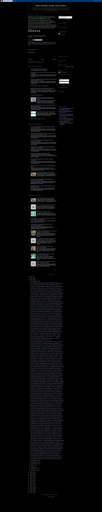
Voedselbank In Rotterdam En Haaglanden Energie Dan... (47, 293)
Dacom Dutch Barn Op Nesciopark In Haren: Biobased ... (46, 386)
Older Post (54, 59)
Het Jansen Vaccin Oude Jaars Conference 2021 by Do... (46, 283)
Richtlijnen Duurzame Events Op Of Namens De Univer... (47, 398)
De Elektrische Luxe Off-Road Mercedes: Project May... (47, 442)
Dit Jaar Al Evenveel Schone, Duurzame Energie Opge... (46, 447)
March (33, 467)
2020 (31, 472)
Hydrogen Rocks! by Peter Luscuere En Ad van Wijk (45, 299)
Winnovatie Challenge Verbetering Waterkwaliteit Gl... (47, 331)
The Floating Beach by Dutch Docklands (39, 69)
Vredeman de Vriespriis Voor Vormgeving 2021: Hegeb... (46, 356)
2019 (31, 473)
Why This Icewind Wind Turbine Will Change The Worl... (46, 430)
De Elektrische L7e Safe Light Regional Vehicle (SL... (46, 371)
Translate (68, 19)
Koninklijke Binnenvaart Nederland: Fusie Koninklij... (46, 304)
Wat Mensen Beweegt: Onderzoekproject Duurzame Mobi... (47, 440)
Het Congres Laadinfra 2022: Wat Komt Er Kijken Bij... (46, 360)
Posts (61, 80)
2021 (31, 279)
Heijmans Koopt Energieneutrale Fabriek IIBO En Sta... (46, 363)
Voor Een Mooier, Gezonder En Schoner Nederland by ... (47, 348)
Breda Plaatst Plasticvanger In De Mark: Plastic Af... (46, 396)
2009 (31, 490)
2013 (31, 483)
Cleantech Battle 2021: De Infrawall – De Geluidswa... (46, 427)
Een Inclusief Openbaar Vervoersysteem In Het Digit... (46, 425)
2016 (31, 478)
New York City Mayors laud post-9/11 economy (46, 204)
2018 (31, 475)
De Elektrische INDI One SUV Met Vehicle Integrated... (46, 391)
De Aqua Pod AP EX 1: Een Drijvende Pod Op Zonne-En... (46, 313)
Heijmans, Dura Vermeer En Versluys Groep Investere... (47, 420)
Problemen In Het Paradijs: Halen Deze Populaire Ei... (46, 350)
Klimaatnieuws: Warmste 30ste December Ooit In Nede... (47, 294)
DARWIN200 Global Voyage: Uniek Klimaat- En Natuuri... (46, 288)
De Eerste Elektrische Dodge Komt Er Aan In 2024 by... (46, 457)
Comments (62, 82)
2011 (31, 487)
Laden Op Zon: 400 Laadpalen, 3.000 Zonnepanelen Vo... (46, 330)
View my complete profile (65, 74)
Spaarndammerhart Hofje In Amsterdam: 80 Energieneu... (47, 385)
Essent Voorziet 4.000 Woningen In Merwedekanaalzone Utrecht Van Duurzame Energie (42, 180)
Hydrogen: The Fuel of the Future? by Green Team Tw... (46, 370)
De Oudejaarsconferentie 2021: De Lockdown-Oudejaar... (47, 289)
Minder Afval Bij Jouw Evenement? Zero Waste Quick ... (46, 411)
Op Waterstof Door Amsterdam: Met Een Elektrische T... (47, 401)
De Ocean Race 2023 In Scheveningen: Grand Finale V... (46, 328)
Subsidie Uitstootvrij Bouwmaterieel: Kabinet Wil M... (46, 438)
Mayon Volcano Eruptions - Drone (37, 118)
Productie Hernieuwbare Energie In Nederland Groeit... (47, 286)
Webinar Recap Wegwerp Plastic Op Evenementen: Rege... (47, 400)
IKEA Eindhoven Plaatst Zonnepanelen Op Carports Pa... (47, 326)
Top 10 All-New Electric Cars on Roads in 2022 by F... (45, 284)
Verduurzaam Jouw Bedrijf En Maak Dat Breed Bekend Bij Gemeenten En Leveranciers (66, 116)
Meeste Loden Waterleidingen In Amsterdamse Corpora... (47, 410)
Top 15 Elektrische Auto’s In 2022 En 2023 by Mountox (46, 291)
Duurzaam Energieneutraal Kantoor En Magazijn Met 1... (47, 301)
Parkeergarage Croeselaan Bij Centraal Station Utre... (47, 353)
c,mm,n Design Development (37, 95)
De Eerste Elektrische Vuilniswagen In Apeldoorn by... (46, 388)
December (34, 281)
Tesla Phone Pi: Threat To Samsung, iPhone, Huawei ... (46, 335)
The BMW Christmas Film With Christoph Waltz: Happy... (46, 341)
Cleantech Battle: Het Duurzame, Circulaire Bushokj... (46, 428)
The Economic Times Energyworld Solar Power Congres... (47, 381)
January (33, 470)
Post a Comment (31, 52)
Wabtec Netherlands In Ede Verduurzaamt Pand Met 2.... (47, 316)
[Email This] (35, 40)
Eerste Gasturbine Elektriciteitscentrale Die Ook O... (46, 373)
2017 (31, 477)
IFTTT (31, 37)
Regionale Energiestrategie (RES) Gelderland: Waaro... (47, 375)
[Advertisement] (36, 56)
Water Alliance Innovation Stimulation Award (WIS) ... (46, 418)
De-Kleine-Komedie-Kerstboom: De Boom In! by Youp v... (46, 308)
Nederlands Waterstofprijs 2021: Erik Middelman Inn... (46, 361)
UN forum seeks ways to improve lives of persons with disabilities (45, 247)
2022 (31, 278)
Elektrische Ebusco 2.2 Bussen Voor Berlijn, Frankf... (46, 323)
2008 (31, 492)
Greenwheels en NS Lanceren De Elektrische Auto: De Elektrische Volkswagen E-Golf (42, 225)
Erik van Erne (63, 72)
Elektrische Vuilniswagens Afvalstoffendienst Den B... (47, 378)
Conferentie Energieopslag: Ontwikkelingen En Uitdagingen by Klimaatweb (66, 123)
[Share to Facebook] (40, 40)
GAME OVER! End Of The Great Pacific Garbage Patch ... (46, 445)
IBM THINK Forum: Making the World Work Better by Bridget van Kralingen (45, 262)
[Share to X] (38, 40)
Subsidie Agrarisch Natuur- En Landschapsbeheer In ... (46, 376)
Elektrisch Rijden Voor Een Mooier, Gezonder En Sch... (46, 346)
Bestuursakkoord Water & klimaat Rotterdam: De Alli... (47, 319)
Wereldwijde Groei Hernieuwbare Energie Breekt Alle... (47, 443)
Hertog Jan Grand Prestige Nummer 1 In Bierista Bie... (46, 309)
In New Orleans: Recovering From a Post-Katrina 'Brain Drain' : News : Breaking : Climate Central (43, 219)
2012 (31, 485)
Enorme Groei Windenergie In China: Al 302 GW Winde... (46, 422)
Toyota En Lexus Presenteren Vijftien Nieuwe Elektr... (46, 325)
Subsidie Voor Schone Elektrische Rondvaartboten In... (47, 303)
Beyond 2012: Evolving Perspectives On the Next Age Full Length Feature (45, 254)
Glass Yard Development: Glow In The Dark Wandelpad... (47, 383)
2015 (31, 480)
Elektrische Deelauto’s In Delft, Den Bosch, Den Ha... (46, 458)
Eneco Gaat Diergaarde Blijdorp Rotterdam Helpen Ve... (47, 408)
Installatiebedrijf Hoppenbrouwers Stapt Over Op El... (47, 393)
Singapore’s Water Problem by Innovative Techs (44, 338)
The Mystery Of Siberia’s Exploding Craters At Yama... (46, 437)
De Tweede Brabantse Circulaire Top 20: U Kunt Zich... (46, 403)
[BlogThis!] (36, 40)
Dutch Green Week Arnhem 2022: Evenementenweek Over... (47, 366)
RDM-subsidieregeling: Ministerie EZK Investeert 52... (46, 450)
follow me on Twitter (70, 66)
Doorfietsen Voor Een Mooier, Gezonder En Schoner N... (47, 345)
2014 (31, 482)
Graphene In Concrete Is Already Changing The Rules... (46, 358)
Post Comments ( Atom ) (39, 62)
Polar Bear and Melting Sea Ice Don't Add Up (46, 172)
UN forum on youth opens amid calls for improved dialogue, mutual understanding (46, 231)
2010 (31, 488)
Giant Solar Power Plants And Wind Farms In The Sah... (46, 433)
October (33, 462)
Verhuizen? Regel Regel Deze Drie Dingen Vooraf (41, 153)
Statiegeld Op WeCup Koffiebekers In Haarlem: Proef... (46, 296)
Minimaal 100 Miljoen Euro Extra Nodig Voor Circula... (46, 405)
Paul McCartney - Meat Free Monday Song (39, 85)
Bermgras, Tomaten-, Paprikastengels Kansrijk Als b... (46, 390)
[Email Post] (33, 39)
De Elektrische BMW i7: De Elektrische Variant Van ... (46, 455)
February (34, 468)
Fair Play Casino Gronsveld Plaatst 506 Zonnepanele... (46, 314)
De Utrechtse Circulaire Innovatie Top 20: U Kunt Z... (46, 406)
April (32, 465)
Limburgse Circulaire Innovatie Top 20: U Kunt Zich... (46, 423)
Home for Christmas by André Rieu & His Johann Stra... (46, 311)
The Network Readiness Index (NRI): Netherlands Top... (46, 432)
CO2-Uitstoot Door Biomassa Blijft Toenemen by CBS (46, 452)
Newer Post (30, 59)
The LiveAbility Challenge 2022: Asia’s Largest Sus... (45, 333)
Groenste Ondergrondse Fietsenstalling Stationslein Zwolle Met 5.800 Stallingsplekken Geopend (43, 80)
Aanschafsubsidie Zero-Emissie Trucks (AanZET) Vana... (46, 355)
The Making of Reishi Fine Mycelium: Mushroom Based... (46, 435)
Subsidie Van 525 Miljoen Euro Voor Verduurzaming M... (46, 415)
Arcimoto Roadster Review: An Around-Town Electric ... (47, 318)
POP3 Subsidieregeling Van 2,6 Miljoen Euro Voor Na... (46, 413)
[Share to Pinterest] (41, 40)
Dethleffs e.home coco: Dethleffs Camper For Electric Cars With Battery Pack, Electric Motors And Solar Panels (43, 89)
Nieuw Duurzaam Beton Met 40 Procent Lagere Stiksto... (47, 380)
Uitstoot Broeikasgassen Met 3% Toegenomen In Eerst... (47, 365)
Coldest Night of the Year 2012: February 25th (46, 111)
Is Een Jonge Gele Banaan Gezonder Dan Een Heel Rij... (46, 298)
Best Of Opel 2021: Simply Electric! (40, 340)
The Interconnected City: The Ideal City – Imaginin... (45, 336)
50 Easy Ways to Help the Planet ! (44, 211)
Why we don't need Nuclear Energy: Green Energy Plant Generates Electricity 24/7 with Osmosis (45, 98)
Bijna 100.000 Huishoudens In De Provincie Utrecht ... (46, 453)
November (34, 460)
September (34, 463)
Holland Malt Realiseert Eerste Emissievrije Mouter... (47, 417)
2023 (31, 276)
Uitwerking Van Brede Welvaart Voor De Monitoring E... (47, 448)
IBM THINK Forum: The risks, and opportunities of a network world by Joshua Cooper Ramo (46, 239)
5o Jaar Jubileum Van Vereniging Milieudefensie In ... (46, 343)
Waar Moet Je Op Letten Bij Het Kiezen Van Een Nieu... (46, 368)
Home (42, 59)
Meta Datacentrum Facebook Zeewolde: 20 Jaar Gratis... (47, 395)
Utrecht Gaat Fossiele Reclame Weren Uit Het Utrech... (47, 306)
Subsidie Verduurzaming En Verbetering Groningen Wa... (47, 351)
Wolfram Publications (51, 6)
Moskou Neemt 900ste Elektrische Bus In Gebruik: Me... (46, 321)
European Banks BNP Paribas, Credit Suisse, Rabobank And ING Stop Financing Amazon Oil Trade (43, 134)
